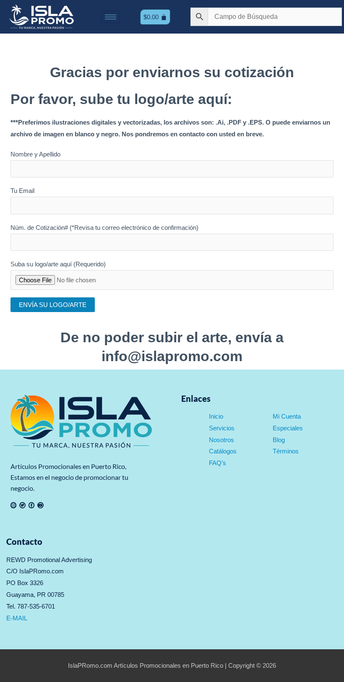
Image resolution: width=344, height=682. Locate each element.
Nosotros (221, 439)
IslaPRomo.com (91, 665)
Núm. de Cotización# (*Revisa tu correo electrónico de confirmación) (104, 227)
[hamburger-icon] (110, 17)
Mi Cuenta (287, 416)
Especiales (288, 428)
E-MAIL (16, 618)
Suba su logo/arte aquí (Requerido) (58, 264)
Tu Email (22, 190)
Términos (286, 451)
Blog (279, 439)
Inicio (216, 416)
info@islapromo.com (172, 356)
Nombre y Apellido (35, 154)
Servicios (222, 428)
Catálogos (223, 451)
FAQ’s (217, 462)
